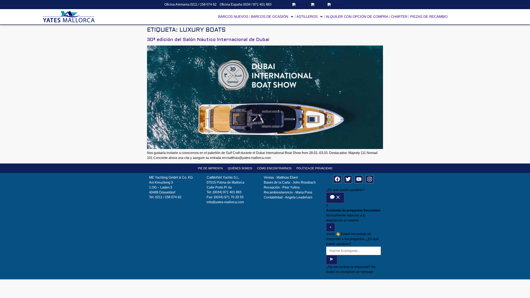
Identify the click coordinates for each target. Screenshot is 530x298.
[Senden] (331, 259)
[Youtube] (359, 179)
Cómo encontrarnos (274, 168)
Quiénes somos (240, 168)
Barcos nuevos (233, 17)
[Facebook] (337, 179)
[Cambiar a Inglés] (317, 4)
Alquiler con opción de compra (357, 17)
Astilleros (307, 17)
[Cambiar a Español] (335, 4)
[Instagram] (369, 179)
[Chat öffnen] (335, 197)
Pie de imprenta (210, 168)
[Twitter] (348, 179)
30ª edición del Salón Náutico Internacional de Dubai (208, 39)
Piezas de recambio (429, 17)
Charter (399, 17)
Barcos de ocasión (269, 17)
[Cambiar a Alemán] (299, 4)
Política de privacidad (314, 168)
